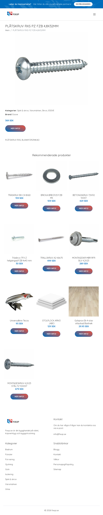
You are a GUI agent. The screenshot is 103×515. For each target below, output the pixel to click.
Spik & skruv (23, 110)
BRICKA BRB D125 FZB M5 (51, 196)
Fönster (8, 454)
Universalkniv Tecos (19, 320)
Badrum (9, 449)
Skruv (44, 110)
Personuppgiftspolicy (63, 464)
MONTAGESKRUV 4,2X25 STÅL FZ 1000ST (19, 384)
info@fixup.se (60, 434)
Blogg (56, 449)
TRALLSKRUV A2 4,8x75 (51, 257)
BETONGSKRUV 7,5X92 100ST (84, 196)
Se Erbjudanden (83, 4)
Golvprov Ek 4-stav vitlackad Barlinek (84, 322)
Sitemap (57, 469)
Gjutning (9, 464)
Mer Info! (15, 128)
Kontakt (57, 454)
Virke (7, 489)
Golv (7, 469)
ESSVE (51, 110)
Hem (7, 30)
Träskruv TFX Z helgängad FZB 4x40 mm (19, 259)
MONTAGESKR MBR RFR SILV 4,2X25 (83, 259)
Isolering (9, 474)
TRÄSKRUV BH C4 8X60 (19, 195)
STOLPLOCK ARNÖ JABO (51, 322)
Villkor (56, 459)
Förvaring (9, 459)
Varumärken (35, 110)
